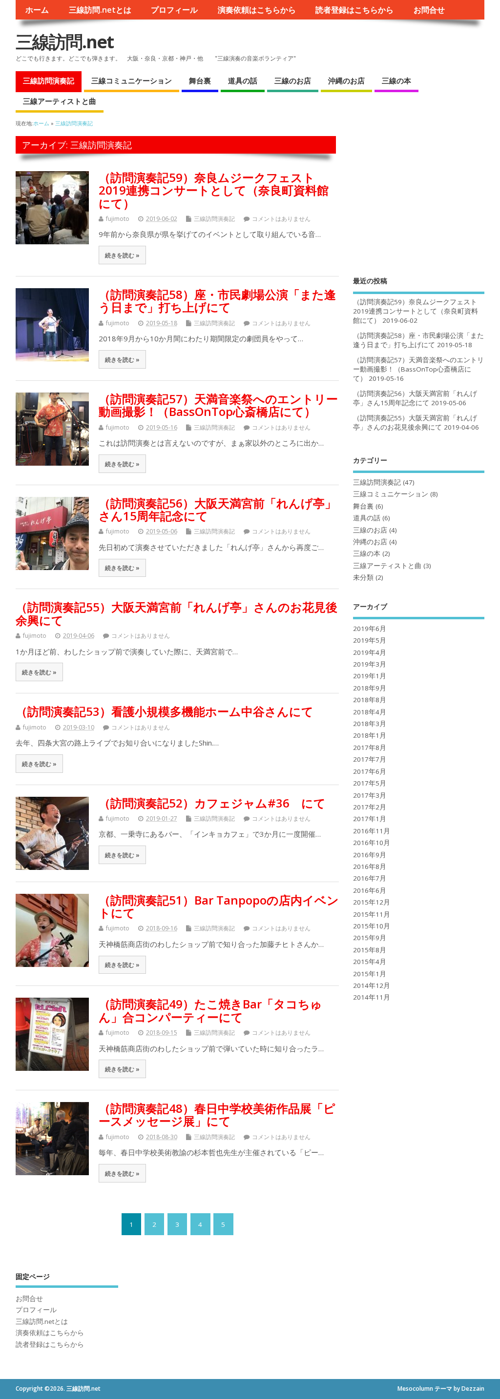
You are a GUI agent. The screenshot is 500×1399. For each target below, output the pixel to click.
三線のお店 (292, 80)
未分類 (363, 577)
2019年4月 (369, 652)
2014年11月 (371, 997)
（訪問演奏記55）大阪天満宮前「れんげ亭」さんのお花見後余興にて (176, 613)
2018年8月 (369, 699)
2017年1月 (369, 818)
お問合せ (429, 9)
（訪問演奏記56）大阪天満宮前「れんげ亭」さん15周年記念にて (217, 509)
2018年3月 (369, 723)
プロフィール (174, 9)
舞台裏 (200, 80)
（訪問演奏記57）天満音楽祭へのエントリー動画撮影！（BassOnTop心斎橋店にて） (218, 405)
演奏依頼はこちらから (257, 9)
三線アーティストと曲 (59, 101)
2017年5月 (369, 783)
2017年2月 (369, 807)
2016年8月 (369, 866)
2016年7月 (369, 878)
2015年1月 (369, 973)
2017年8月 (369, 747)
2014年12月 (371, 985)
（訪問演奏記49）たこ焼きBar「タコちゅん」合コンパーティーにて (210, 1010)
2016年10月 (371, 842)
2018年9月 (369, 688)
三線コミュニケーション (131, 80)
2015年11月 (371, 914)
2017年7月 (369, 759)
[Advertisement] (418, 197)
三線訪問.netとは (100, 9)
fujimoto (117, 219)
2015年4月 (369, 961)
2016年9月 (369, 854)
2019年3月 (369, 664)
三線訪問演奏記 (48, 80)
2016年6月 (369, 890)
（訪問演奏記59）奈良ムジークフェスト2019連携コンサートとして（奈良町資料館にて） (214, 190)
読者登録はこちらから (354, 9)
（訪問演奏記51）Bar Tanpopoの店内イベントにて (219, 906)
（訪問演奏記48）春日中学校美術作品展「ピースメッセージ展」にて (217, 1114)
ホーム (37, 9)
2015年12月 (371, 902)
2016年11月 (371, 831)
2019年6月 (369, 628)
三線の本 (396, 80)
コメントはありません (281, 219)
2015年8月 (369, 950)
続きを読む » (122, 255)
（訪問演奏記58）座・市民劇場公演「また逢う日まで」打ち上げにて (217, 300)
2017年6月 (369, 771)
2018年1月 (369, 735)
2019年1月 (369, 675)
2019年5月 (369, 640)
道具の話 (242, 80)
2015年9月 (369, 937)
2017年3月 (369, 795)
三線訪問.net (64, 42)
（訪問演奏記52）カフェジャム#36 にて (212, 803)
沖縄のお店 (346, 80)
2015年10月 (371, 926)
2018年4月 (369, 712)
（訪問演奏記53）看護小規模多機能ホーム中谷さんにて (164, 711)
